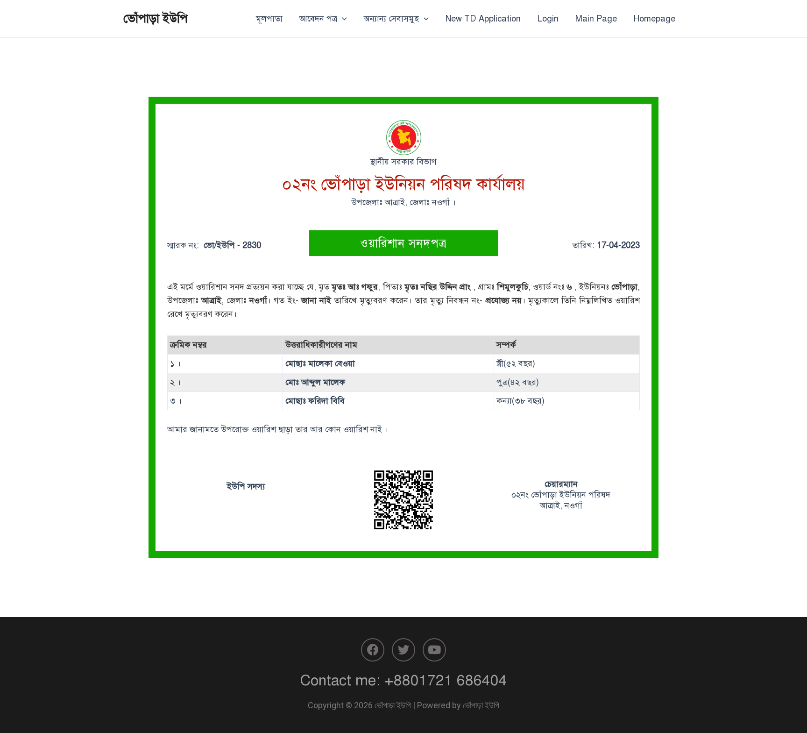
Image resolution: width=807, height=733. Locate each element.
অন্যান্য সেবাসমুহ (391, 19)
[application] (342, 18)
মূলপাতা (269, 19)
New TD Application (483, 19)
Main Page (596, 19)
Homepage (654, 19)
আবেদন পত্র (318, 19)
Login (548, 19)
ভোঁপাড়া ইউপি (155, 18)
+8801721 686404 (445, 680)
